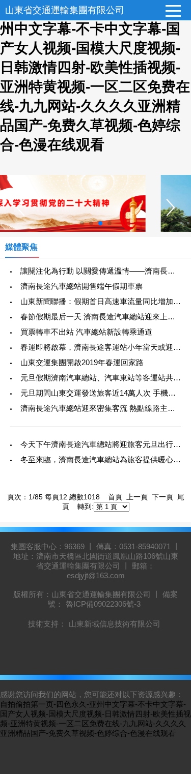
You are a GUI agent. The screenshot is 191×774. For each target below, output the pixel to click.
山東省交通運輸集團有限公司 (64, 10)
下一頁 (162, 497)
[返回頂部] (170, 686)
